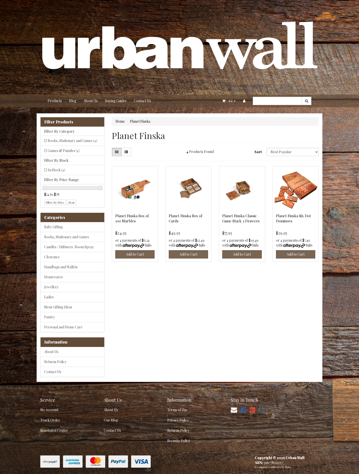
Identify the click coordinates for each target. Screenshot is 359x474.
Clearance (52, 257)
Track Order (50, 420)
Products (55, 100)
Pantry (49, 317)
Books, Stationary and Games (72, 140)
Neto (288, 467)
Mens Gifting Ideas (58, 307)
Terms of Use (177, 410)
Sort (258, 152)
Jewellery (51, 287)
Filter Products (58, 122)
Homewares (53, 277)
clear (71, 202)
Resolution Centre (54, 430)
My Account (49, 410)
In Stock (56, 170)
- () (229, 100)
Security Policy (178, 440)
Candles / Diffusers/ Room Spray (69, 247)
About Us (91, 100)
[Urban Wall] (179, 46)
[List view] (126, 152)
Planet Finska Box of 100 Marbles (132, 218)
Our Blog (111, 420)
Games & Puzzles (64, 150)
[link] (243, 409)
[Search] (306, 101)
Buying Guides (116, 100)
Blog (72, 100)
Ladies (49, 297)
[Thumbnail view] (117, 152)
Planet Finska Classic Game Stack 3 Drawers (241, 218)
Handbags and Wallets (61, 267)
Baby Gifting (53, 227)
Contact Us (142, 100)
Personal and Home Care (63, 327)
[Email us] (234, 409)
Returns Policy (55, 361)
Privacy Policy (178, 420)
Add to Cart (135, 254)
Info (148, 245)
